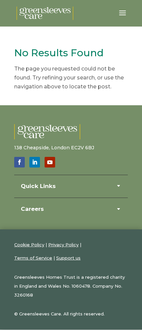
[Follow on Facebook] (19, 162)
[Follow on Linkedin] (34, 162)
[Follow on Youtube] (50, 162)
